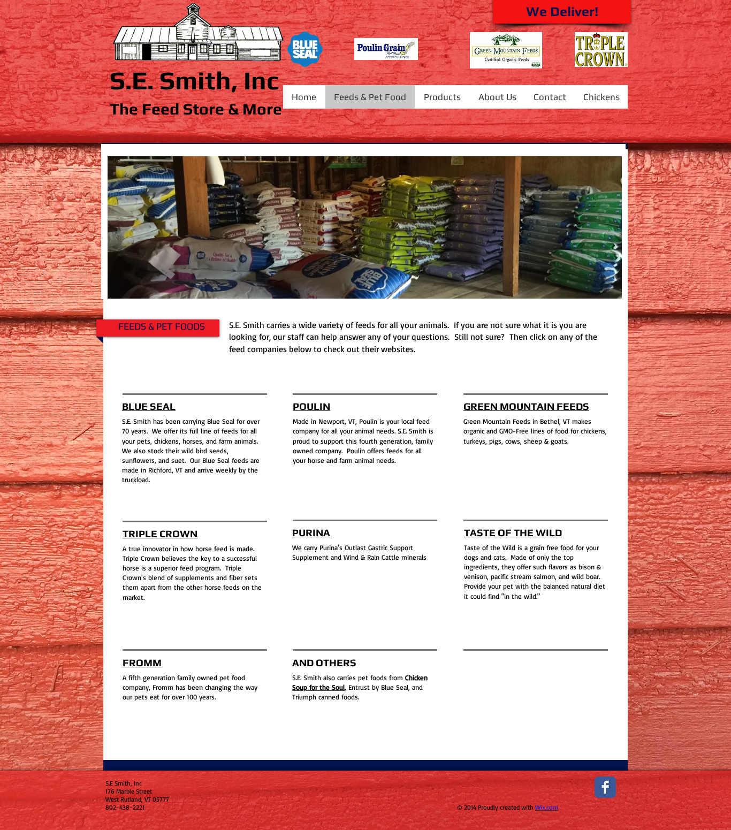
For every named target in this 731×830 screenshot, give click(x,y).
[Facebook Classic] (605, 787)
